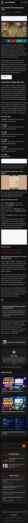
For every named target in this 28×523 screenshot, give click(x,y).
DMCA (24, 512)
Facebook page (7, 331)
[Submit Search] (23, 446)
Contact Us (5, 512)
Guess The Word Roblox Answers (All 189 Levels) (13, 411)
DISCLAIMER (14, 515)
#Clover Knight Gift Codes (14, 367)
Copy (6, 124)
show (9, 76)
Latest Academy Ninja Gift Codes (13, 253)
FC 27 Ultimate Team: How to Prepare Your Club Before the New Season (13, 486)
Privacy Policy (18, 512)
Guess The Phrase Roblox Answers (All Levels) (12, 391)
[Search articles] (22, 2)
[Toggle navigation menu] (25, 2)
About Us (11, 512)
